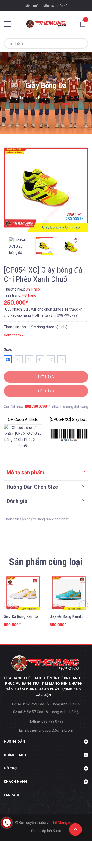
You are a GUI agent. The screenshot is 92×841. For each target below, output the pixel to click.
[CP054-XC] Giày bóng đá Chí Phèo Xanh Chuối (69, 419)
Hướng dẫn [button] (14, 741)
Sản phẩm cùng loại (46, 562)
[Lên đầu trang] (75, 829)
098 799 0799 (36, 406)
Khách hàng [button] (16, 782)
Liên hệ (62, 6)
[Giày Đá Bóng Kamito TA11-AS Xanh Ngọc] (69, 593)
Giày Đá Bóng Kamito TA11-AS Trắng (34, 616)
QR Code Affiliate (23, 419)
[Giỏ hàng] (84, 23)
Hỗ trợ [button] (10, 768)
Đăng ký (48, 6)
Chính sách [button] (15, 755)
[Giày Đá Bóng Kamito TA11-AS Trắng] (23, 593)
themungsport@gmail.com (51, 730)
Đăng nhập (32, 6)
